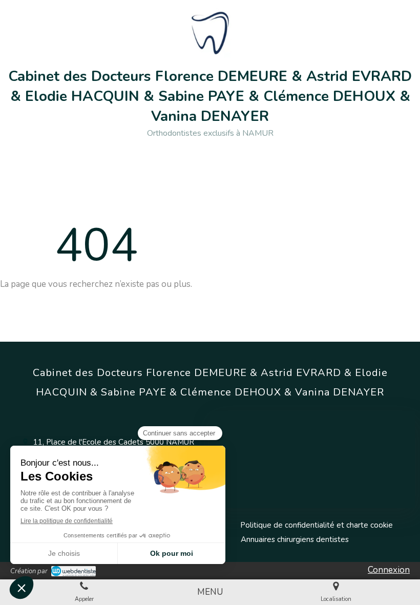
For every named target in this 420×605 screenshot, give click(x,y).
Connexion (389, 570)
